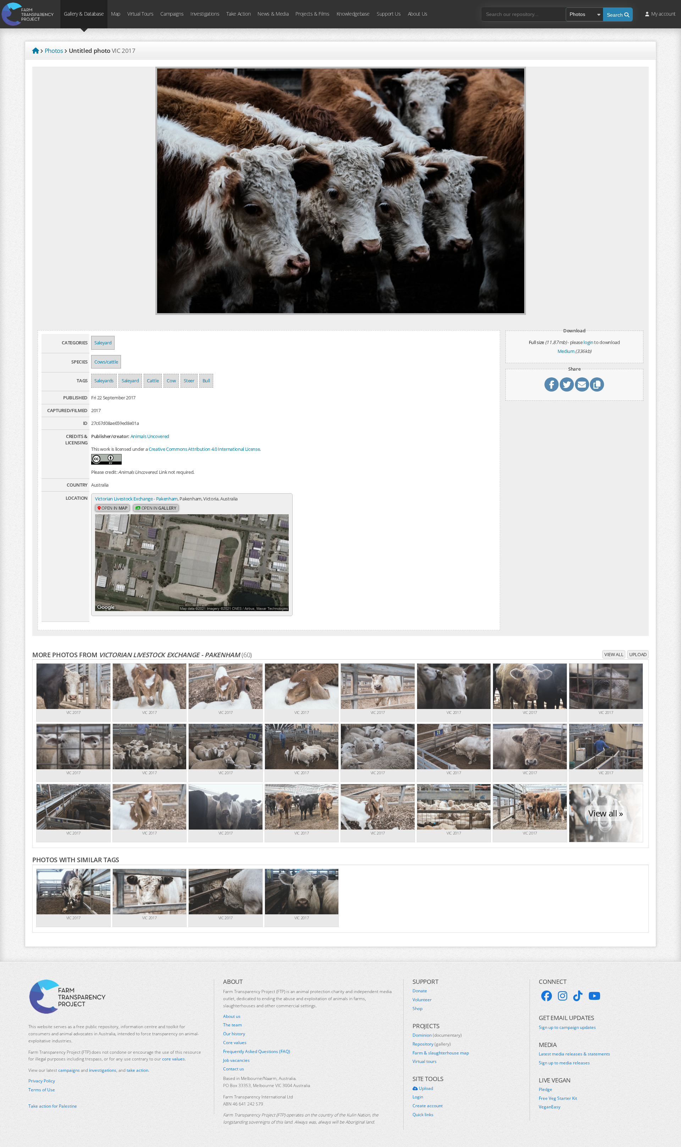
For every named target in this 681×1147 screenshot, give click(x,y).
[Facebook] (546, 996)
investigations (102, 1070)
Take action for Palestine (52, 1106)
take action (137, 1070)
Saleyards (104, 380)
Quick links (423, 1115)
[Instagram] (562, 996)
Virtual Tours (140, 13)
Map (115, 13)
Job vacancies (236, 1060)
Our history (234, 1034)
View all (613, 654)
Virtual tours (425, 1061)
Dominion (437, 1035)
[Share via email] (582, 384)
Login (418, 1097)
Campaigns (171, 13)
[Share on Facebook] (551, 384)
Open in (114, 508)
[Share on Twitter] (567, 384)
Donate (420, 991)
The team (232, 1025)
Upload (638, 654)
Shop (417, 1009)
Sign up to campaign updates (567, 1027)
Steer (189, 380)
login (588, 342)
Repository (432, 1044)
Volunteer (422, 1000)
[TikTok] (578, 996)
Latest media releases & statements (574, 1054)
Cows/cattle (106, 362)
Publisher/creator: (110, 436)
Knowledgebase (353, 13)
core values (173, 1059)
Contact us (233, 1069)
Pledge (545, 1089)
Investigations (204, 13)
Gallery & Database (84, 13)
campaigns (69, 1070)
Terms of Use (41, 1090)
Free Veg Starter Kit (558, 1098)
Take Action (238, 13)
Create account (428, 1106)
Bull (206, 380)
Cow (171, 380)
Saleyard (102, 342)
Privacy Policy (41, 1081)
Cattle (153, 380)
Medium (566, 351)
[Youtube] (594, 996)
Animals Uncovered (150, 436)
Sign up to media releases (564, 1063)
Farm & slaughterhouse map (441, 1053)
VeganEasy (549, 1107)
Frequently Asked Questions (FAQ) (256, 1051)
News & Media (273, 13)
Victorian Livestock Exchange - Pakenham (136, 498)
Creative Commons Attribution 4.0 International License (204, 449)
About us (231, 1016)
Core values (235, 1043)
